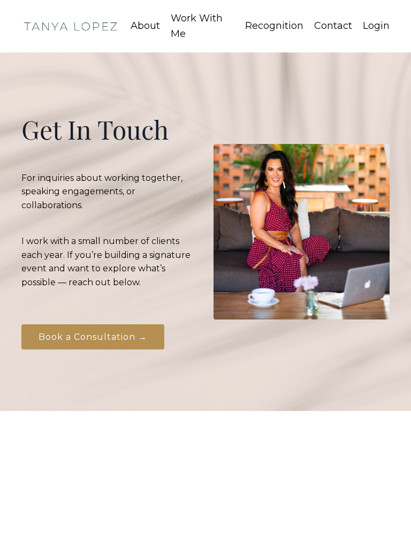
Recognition (274, 26)
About (145, 26)
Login (376, 26)
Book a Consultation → (93, 337)
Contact (333, 26)
